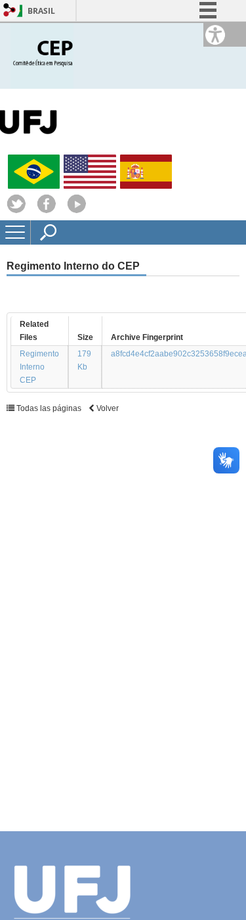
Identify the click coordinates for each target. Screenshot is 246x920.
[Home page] (77, 210)
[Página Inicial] (41, 55)
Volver (106, 408)
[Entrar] (10, 11)
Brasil (41, 10)
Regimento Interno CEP (39, 367)
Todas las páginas (48, 408)
